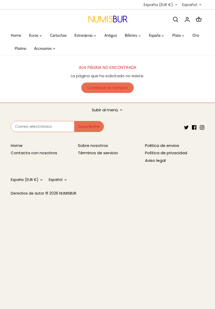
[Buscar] (175, 19)
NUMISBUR (67, 193)
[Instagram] (202, 127)
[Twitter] (186, 127)
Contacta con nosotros (34, 153)
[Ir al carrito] (199, 19)
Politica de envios (162, 145)
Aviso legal (155, 160)
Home (17, 145)
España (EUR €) (158, 5)
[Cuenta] (187, 19)
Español (189, 5)
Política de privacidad (166, 153)
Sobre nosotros (93, 145)
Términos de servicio (98, 153)
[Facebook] (194, 127)
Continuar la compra (107, 87)
